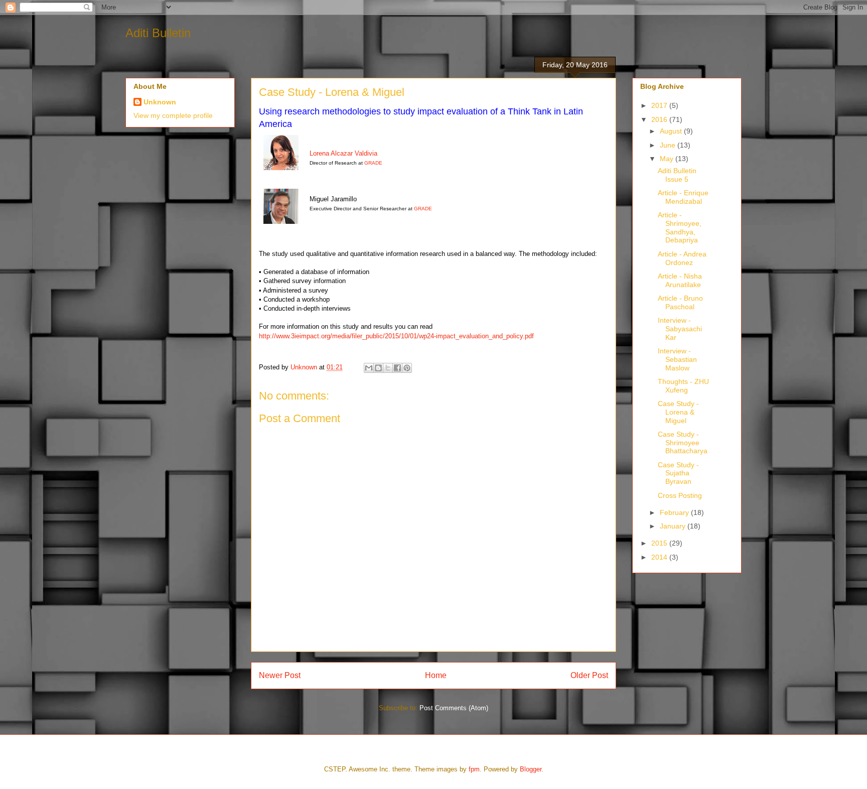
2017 (660, 105)
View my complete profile (173, 115)
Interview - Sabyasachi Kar (680, 328)
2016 (660, 119)
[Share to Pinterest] (407, 368)
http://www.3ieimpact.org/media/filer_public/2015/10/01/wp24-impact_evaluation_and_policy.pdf (396, 336)
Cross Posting (680, 495)
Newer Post (280, 675)
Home (436, 675)
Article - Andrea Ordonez (682, 258)
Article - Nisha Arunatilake (680, 280)
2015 (660, 543)
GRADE (373, 163)
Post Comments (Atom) (453, 708)
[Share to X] (388, 368)
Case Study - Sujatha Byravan (678, 473)
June (668, 145)
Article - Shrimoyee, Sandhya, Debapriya (679, 227)
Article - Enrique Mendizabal (683, 197)
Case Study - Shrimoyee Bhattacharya (682, 442)
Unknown (159, 102)
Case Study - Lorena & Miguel (678, 412)
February (675, 512)
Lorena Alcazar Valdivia (343, 153)
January (673, 526)
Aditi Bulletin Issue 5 (677, 175)
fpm (474, 769)
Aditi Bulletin (158, 33)
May (667, 159)
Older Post (589, 675)
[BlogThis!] (378, 368)
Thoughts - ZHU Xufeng (683, 385)
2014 (660, 557)
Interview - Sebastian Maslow (677, 359)
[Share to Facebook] (397, 368)
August (672, 131)
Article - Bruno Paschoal (680, 302)
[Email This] (369, 368)
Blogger (530, 769)
